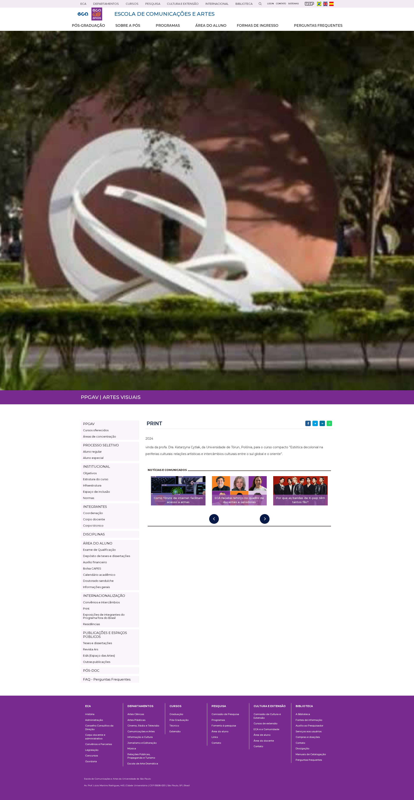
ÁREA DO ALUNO (210, 26)
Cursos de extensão (265, 723)
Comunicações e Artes (141, 731)
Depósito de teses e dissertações (106, 556)
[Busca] (260, 3)
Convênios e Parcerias (98, 744)
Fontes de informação (309, 720)
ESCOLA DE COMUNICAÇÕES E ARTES (164, 14)
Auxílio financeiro (95, 562)
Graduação (176, 714)
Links (215, 737)
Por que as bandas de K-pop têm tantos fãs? (300, 500)
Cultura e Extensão (181, 4)
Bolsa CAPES (92, 568)
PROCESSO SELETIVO (101, 445)
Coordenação (93, 513)
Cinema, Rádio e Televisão (143, 725)
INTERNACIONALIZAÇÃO (104, 596)
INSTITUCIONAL (96, 466)
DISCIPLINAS (94, 534)
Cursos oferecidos (95, 430)
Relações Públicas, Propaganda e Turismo (141, 756)
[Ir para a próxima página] (265, 519)
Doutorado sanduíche (98, 580)
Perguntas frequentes (309, 759)
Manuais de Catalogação (311, 754)
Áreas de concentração (99, 436)
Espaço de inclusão (96, 491)
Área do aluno (220, 731)
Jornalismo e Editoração (142, 742)
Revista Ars (90, 649)
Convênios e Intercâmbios (101, 602)
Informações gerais (96, 587)
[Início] (90, 14)
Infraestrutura (92, 485)
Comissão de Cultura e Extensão (267, 716)
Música (131, 748)
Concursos (91, 755)
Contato (216, 742)
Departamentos (140, 706)
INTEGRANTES (95, 507)
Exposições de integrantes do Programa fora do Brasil (104, 616)
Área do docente (264, 740)
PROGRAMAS (165, 27)
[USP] (309, 4)
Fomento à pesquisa (224, 725)
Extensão (174, 731)
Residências (91, 624)
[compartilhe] (308, 423)
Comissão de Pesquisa (225, 714)
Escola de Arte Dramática (142, 763)
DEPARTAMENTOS (104, 4)
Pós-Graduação (178, 720)
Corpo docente (94, 519)
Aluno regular (92, 451)
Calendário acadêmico (99, 574)
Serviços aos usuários (308, 731)
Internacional (216, 4)
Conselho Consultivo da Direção (99, 727)
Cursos (130, 4)
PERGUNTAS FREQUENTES (318, 26)
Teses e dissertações (97, 643)
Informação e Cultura (140, 737)
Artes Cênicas (135, 714)
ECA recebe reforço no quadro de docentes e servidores (239, 500)
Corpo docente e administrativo (95, 736)
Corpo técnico (93, 525)
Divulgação (302, 748)
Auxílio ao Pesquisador (309, 725)
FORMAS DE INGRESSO (255, 27)
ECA (82, 4)
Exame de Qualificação (99, 549)
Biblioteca (242, 4)
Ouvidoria (91, 761)
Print (86, 608)
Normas (88, 498)
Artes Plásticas (136, 720)
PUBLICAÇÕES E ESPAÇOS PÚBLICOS (105, 634)
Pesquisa (151, 4)
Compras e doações (308, 737)
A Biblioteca (303, 714)
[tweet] (315, 423)
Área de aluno (262, 734)
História (89, 714)
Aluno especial (93, 458)
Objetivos (90, 473)
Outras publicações (96, 662)
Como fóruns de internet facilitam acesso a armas (178, 500)
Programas (218, 720)
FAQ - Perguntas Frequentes (106, 679)
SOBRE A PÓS (125, 27)
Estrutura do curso (95, 479)
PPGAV (88, 424)
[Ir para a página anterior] (214, 519)
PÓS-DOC (91, 670)
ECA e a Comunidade (266, 729)
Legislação (91, 749)
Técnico (174, 725)
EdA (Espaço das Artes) (99, 655)
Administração (94, 720)
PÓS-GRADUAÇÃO (88, 26)
